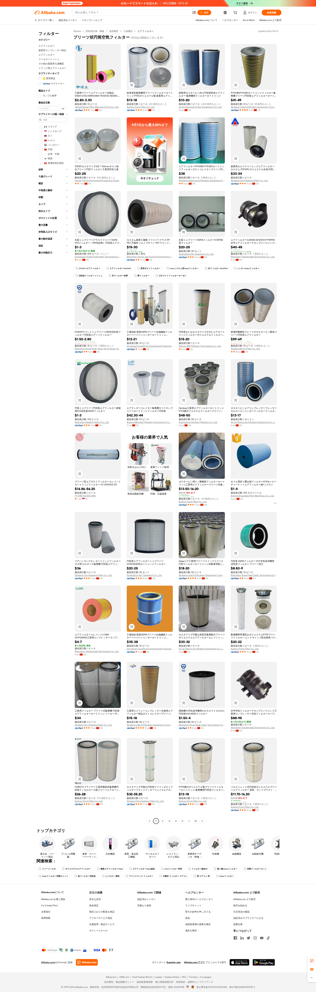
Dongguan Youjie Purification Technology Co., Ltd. (98, 256)
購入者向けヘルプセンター (199, 899)
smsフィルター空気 (173, 869)
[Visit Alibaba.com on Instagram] (255, 938)
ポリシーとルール (98, 930)
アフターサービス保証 (100, 918)
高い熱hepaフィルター (227, 869)
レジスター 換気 (112, 876)
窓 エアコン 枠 (203, 876)
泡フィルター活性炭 (87, 876)
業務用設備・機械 (95, 31)
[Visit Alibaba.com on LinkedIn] (242, 938)
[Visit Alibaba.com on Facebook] (235, 938)
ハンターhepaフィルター (248, 268)
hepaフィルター (226, 876)
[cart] (235, 13)
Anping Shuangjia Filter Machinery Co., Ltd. (252, 495)
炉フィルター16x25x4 (217, 268)
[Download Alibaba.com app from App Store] (239, 962)
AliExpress (111, 977)
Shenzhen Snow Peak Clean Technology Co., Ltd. (98, 348)
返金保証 (93, 905)
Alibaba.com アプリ (194, 962)
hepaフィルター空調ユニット (55, 876)
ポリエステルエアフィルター (78, 869)
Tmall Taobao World (142, 977)
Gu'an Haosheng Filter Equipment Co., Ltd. (200, 107)
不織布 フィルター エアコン (175, 876)
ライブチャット (193, 905)
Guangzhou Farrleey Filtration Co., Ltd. (198, 422)
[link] (311, 960)
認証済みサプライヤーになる (248, 918)
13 (196, 821)
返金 (187, 918)
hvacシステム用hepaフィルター (184, 268)
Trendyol (193, 977)
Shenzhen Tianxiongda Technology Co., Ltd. (253, 256)
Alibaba (77, 31)
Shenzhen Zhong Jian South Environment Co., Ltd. (150, 256)
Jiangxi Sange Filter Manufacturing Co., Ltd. (97, 107)
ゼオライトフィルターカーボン (172, 276)
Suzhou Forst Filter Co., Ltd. (141, 107)
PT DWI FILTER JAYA (85, 495)
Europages (205, 977)
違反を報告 (191, 930)
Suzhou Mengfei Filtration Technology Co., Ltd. (150, 422)
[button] (194, 13)
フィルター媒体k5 (200, 869)
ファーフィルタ (49, 869)
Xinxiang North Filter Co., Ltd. (245, 348)
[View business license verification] (187, 987)
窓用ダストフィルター (150, 268)
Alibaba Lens (48, 962)
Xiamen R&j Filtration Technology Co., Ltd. (200, 346)
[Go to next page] (202, 821)
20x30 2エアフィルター (89, 268)
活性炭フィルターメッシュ (91, 276)
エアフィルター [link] (145, 31)
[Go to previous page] (149, 821)
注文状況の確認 (241, 911)
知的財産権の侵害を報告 (198, 924)
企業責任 (45, 911)
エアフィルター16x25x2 (120, 268)
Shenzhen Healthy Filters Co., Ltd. (92, 422)
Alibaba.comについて (52, 892)
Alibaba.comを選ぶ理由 (53, 899)
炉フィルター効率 (120, 276)
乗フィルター (143, 276)
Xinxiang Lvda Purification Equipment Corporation (254, 107)
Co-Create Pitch (49, 905)
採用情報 (45, 918)
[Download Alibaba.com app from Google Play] (264, 962)
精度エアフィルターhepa (112, 869)
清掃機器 (113, 31)
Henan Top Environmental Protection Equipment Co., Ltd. (98, 180)
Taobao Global (171, 977)
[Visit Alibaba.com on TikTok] (268, 938)
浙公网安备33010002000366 (211, 987)
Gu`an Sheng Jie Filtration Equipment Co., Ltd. (254, 422)
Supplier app (174, 962)
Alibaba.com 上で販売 (244, 899)
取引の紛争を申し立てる (198, 911)
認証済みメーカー (146, 899)
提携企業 (238, 924)
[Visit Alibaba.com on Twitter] (248, 938)
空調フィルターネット (257, 869)
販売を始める (240, 905)
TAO (184, 977)
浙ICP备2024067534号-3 (242, 987)
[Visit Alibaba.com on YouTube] (262, 938)
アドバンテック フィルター (141, 876)
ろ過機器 (127, 31)
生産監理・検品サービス (102, 924)
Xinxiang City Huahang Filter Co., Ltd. (249, 180)
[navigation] (53, 426)
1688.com (124, 977)
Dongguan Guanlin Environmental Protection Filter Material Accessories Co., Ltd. (150, 346)
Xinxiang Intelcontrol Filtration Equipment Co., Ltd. (202, 180)
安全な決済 (95, 899)
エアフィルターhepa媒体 (143, 869)
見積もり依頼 (144, 905)
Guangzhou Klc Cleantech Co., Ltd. (196, 254)
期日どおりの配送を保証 (102, 911)
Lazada (158, 977)
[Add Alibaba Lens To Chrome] (87, 962)
